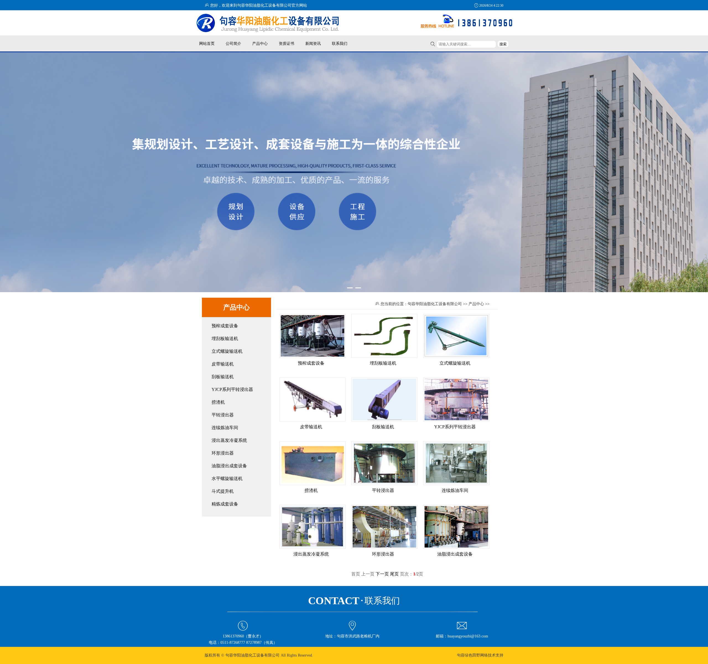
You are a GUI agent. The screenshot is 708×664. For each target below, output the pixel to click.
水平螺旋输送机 (227, 478)
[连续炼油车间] (456, 484)
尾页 (394, 574)
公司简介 (233, 43)
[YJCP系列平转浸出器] (456, 420)
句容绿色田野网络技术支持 (480, 655)
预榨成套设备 (225, 325)
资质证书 (286, 43)
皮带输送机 (223, 364)
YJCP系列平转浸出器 (232, 389)
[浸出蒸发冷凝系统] (312, 548)
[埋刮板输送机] (384, 357)
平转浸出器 (223, 415)
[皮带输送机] (312, 420)
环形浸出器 (223, 453)
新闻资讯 (313, 43)
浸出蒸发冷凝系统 (229, 440)
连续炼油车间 (225, 427)
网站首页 (207, 43)
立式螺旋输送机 (227, 351)
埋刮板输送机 (225, 338)
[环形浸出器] (384, 548)
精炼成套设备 (225, 504)
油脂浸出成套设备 (229, 465)
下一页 (382, 574)
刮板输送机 (223, 376)
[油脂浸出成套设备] (456, 548)
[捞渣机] (312, 484)
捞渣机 (218, 402)
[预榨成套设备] (312, 357)
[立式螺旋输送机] (456, 357)
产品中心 (260, 43)
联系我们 (339, 43)
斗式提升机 (223, 491)
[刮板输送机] (384, 420)
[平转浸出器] (384, 484)
